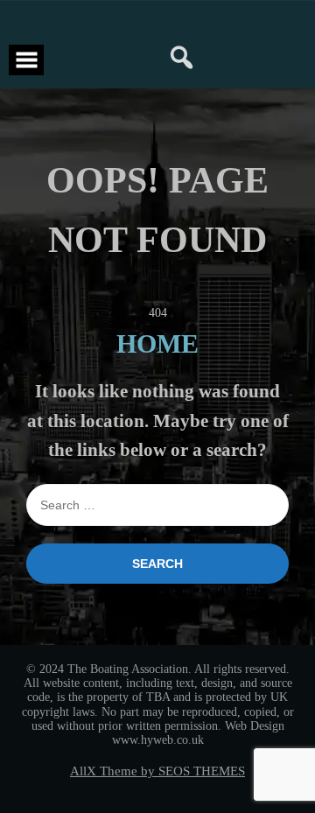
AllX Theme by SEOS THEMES (157, 770)
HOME (157, 343)
